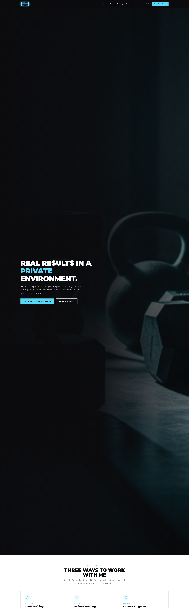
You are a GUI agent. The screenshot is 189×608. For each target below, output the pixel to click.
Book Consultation (160, 4)
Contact (146, 4)
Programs (129, 4)
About (138, 4)
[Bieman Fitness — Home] (25, 4)
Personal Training (116, 4)
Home (104, 4)
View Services (66, 301)
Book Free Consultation (37, 301)
